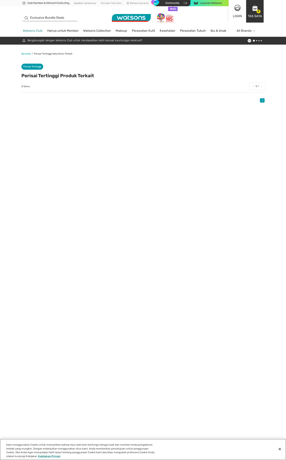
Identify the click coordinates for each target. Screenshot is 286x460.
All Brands (244, 30)
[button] (255, 11)
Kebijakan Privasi (49, 456)
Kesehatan (167, 30)
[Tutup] (279, 449)
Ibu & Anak (218, 30)
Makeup (121, 30)
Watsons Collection (97, 30)
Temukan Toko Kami (111, 3)
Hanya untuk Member (63, 30)
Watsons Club (33, 30)
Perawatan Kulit (143, 30)
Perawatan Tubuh (193, 30)
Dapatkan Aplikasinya (85, 3)
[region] (143, 449)
